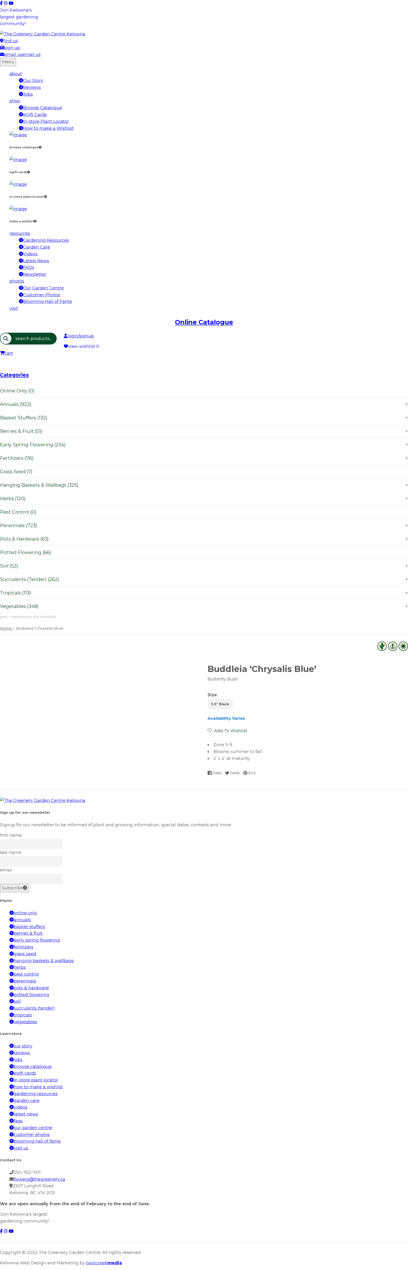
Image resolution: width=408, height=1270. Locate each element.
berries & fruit (28, 933)
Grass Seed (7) (16, 471)
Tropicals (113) (204, 593)
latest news (26, 1114)
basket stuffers (29, 926)
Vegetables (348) (204, 606)
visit (13, 308)
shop (14, 100)
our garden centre (33, 1127)
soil (17, 1001)
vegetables (25, 1022)
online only (25, 913)
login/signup (81, 336)
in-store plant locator (36, 1080)
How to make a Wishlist (48, 128)
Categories (14, 375)
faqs (18, 1121)
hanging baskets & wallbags (44, 960)
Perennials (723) (204, 525)
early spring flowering (37, 940)
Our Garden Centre (43, 288)
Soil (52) (204, 566)
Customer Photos (41, 294)
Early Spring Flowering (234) (204, 445)
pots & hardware (31, 987)
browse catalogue (33, 1066)
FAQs (28, 267)
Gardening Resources (46, 240)
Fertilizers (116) (204, 458)
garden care (26, 1100)
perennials (25, 981)
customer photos (32, 1134)
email (6, 870)
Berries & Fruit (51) (204, 431)
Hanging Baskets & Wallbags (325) (204, 485)
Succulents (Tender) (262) (204, 579)
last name (10, 852)
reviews (22, 1052)
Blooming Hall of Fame (47, 301)
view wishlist (83, 346)
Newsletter (34, 274)
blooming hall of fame (37, 1141)
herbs (20, 967)
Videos (30, 254)
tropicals (23, 1015)
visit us (21, 1148)
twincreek (104, 1263)
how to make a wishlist (38, 1086)
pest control (26, 974)
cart (9, 353)
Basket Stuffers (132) (204, 418)
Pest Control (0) (18, 512)
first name (11, 835)
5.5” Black (220, 704)
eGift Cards (35, 114)
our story (23, 1046)
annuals (22, 919)
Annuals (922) (204, 404)
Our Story (33, 80)
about (15, 73)
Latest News (36, 260)
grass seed (25, 953)
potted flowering (31, 994)
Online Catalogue (204, 322)
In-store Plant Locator (46, 121)
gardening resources (36, 1093)
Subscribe (12, 888)
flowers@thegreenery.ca (39, 1179)
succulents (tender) (34, 1008)
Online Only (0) (17, 391)
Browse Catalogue (42, 107)
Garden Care (36, 247)
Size (212, 694)
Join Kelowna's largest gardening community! (19, 17)
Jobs (28, 94)
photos (16, 281)
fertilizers (23, 947)
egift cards (25, 1073)
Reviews (32, 87)
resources (19, 233)
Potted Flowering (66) (25, 552)
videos (20, 1107)
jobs (18, 1059)
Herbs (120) (204, 498)
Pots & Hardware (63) (204, 539)
